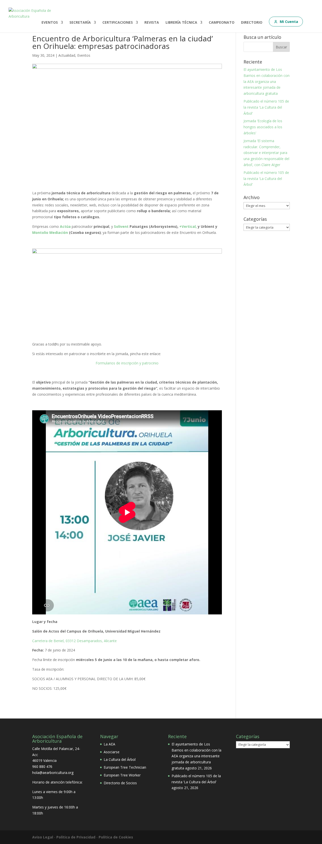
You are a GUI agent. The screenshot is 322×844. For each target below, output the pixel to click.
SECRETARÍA (80, 23)
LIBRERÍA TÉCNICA (181, 23)
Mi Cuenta (289, 21)
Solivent (121, 226)
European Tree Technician (125, 767)
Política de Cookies (116, 837)
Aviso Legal (42, 837)
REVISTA (151, 23)
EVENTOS (50, 23)
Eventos (83, 55)
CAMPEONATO (221, 23)
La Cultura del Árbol (120, 759)
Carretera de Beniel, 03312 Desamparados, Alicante (74, 640)
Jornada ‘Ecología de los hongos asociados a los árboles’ (263, 126)
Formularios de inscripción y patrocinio (127, 363)
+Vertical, (188, 226)
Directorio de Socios (120, 782)
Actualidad (66, 55)
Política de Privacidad (75, 837)
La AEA (109, 744)
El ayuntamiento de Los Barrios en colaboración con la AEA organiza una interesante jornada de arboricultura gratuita (267, 81)
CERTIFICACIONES (117, 23)
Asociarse (111, 751)
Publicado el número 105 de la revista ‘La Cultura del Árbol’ (266, 107)
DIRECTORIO (251, 23)
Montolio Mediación (50, 232)
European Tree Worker (122, 775)
